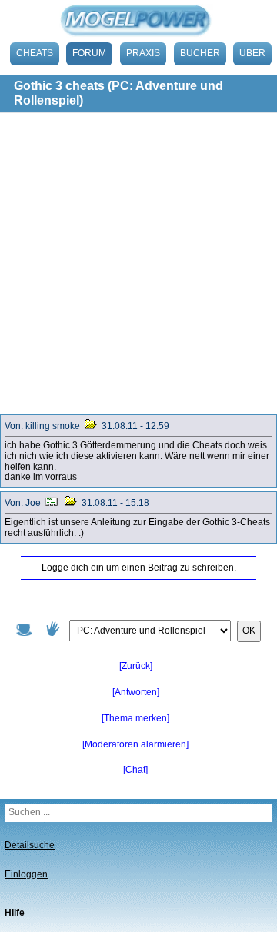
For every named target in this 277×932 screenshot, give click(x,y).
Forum (89, 53)
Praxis (143, 53)
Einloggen (26, 874)
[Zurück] (135, 666)
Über (252, 53)
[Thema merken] (135, 718)
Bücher (200, 53)
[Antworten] (135, 692)
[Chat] (135, 769)
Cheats (34, 53)
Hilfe (15, 912)
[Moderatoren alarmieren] (135, 744)
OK (248, 630)
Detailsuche (30, 845)
